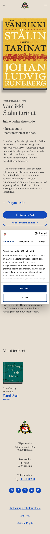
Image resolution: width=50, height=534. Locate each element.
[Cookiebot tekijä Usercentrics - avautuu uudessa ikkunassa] (35, 234)
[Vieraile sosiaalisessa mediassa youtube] (31, 490)
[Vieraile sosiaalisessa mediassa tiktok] (38, 490)
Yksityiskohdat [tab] (26, 241)
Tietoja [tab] (42, 241)
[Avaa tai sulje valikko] (46, 5)
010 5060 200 (27, 479)
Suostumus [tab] (8, 241)
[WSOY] (25, 5)
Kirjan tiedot (16, 203)
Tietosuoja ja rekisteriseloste (25, 508)
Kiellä (25, 297)
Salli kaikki (25, 288)
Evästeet (25, 515)
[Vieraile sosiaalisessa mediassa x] (25, 490)
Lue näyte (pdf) (27, 216)
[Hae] (4, 5)
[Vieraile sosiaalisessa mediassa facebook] (18, 490)
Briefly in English (25, 523)
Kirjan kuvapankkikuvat (23, 222)
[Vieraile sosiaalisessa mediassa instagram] (11, 490)
